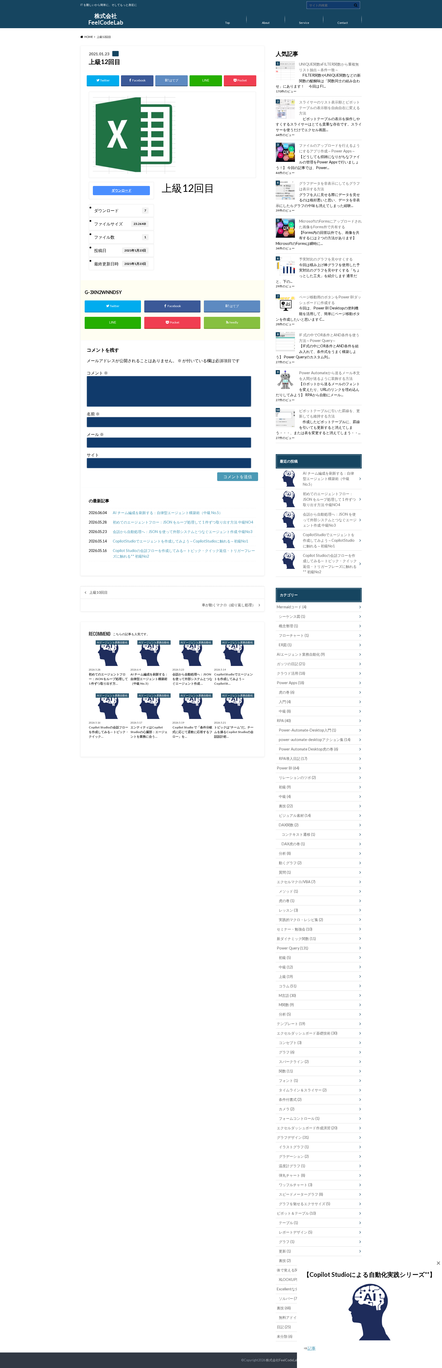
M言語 (287, 995)
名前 (93, 413)
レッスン (288, 910)
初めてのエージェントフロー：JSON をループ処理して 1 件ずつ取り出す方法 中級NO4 (183, 522)
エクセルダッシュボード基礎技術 (307, 1033)
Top (227, 22)
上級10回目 (98, 592)
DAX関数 (289, 825)
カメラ (286, 1109)
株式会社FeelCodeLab (105, 19)
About (266, 22)
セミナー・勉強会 (294, 929)
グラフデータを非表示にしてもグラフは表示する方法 (329, 186)
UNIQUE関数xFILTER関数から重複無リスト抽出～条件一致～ (329, 67)
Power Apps (290, 683)
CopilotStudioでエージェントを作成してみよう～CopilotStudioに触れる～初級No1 (180, 541)
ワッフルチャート (295, 1185)
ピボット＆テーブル (296, 1213)
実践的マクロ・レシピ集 (301, 919)
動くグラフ (290, 863)
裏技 (286, 806)
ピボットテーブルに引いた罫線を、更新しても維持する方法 (329, 414)
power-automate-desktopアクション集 (314, 739)
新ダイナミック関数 (296, 938)
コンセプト (290, 1042)
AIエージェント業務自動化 (301, 654)
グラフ (286, 1052)
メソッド (288, 891)
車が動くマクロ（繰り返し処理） (229, 605)
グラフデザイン (293, 1137)
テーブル (288, 1222)
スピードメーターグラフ (301, 1194)
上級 (286, 976)
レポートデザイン (295, 1232)
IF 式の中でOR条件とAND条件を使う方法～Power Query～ (329, 338)
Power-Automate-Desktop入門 (307, 730)
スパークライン (294, 1061)
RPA (284, 720)
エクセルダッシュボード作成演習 (307, 1128)
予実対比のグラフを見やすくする (326, 259)
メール (95, 434)
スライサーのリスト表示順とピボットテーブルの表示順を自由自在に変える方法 (329, 107)
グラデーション (294, 1156)
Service (304, 22)
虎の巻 (286, 692)
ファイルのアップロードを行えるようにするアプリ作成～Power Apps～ (329, 148)
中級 (285, 711)
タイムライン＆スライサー (303, 1090)
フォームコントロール (299, 1118)
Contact (342, 22)
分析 (285, 853)
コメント (97, 372)
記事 (311, 1348)
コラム (287, 986)
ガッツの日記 (291, 664)
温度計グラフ (292, 1166)
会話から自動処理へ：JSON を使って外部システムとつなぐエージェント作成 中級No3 (182, 531)
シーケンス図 (292, 616)
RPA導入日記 (293, 758)
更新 (285, 1251)
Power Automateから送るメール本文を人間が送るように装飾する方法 (329, 376)
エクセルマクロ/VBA (296, 882)
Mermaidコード (291, 607)
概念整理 (288, 626)
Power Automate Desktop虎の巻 (308, 749)
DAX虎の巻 (293, 844)
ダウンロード (121, 190)
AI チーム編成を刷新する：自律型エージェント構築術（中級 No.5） (168, 512)
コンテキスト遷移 (298, 834)
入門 (285, 701)
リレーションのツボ (297, 777)
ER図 (285, 645)
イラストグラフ (294, 1147)
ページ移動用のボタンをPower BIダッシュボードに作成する (330, 300)
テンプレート (291, 1023)
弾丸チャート (292, 1175)
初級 (285, 787)
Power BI (288, 768)
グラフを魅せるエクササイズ (304, 1204)
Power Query (292, 948)
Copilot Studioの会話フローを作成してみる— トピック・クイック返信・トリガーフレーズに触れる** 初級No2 (184, 553)
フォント (288, 1080)
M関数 (286, 1004)
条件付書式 (290, 1099)
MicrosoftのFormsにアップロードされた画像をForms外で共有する (330, 224)
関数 (286, 1071)
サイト (93, 454)
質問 (285, 872)
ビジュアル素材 (295, 815)
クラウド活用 (291, 673)
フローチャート (294, 635)
